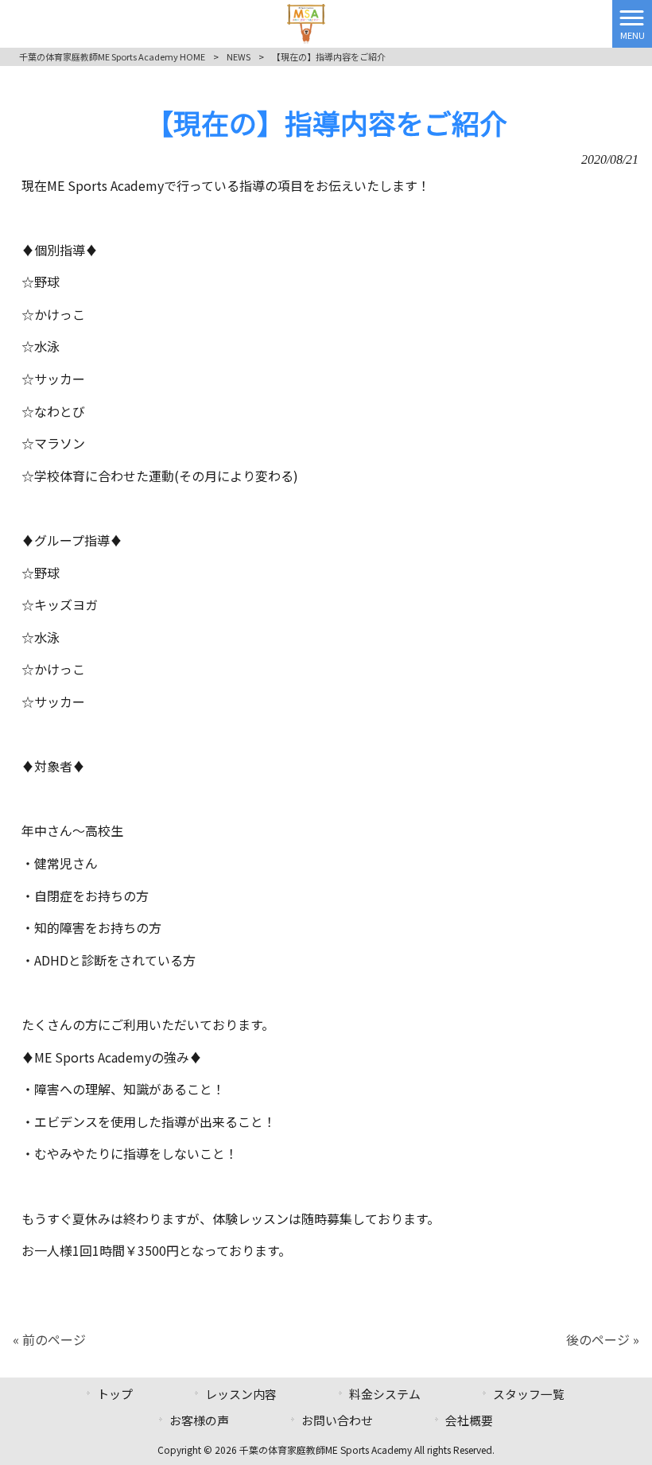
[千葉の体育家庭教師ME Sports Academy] (306, 21)
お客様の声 (199, 1420)
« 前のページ (49, 1339)
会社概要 (469, 1420)
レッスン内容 (241, 1393)
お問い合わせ (337, 1420)
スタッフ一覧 (529, 1393)
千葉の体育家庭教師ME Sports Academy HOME (112, 56)
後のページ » (602, 1339)
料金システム (385, 1393)
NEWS (238, 56)
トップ (115, 1393)
